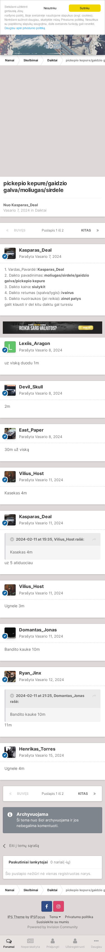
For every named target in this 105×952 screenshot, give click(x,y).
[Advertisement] (52, 123)
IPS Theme (16, 917)
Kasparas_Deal (24, 205)
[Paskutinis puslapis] (98, 230)
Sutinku (85, 8)
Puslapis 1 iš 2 (53, 230)
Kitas (86, 230)
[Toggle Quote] (12, 539)
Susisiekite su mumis (52, 922)
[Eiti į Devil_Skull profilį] (10, 390)
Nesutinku (50, 8)
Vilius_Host (64, 539)
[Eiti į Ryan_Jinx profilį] (10, 676)
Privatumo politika (79, 917)
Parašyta (40, 256)
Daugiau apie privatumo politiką (24, 28)
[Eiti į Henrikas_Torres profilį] (10, 752)
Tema (54, 917)
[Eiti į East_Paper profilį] (10, 433)
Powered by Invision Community (52, 927)
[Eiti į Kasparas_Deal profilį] (10, 253)
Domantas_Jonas (69, 695)
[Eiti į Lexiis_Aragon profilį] (10, 347)
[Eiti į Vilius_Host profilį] (10, 476)
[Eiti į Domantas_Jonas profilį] (10, 633)
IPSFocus (37, 917)
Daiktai (40, 210)
